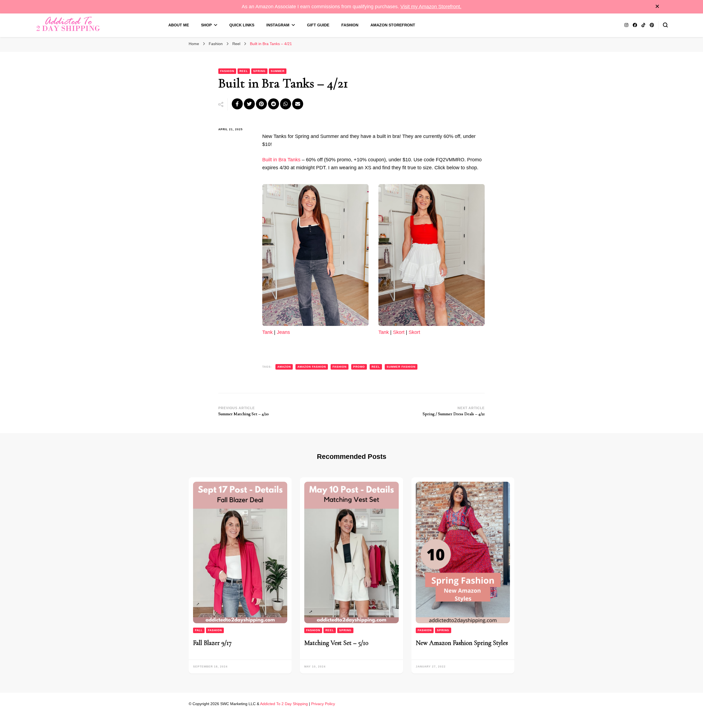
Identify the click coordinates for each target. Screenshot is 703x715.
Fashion (349, 25)
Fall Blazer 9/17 (212, 643)
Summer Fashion (401, 366)
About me (178, 25)
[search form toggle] (665, 25)
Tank (267, 332)
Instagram (277, 25)
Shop (206, 25)
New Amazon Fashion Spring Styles (462, 643)
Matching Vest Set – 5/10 (336, 643)
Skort (398, 332)
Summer (277, 71)
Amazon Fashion (311, 366)
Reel (243, 71)
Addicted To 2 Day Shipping (284, 704)
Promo (359, 366)
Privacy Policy (323, 704)
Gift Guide (318, 25)
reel (376, 366)
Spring (259, 71)
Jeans (283, 332)
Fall (199, 630)
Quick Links (241, 25)
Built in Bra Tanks (281, 159)
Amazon (284, 366)
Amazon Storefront (392, 25)
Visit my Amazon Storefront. (430, 6)
